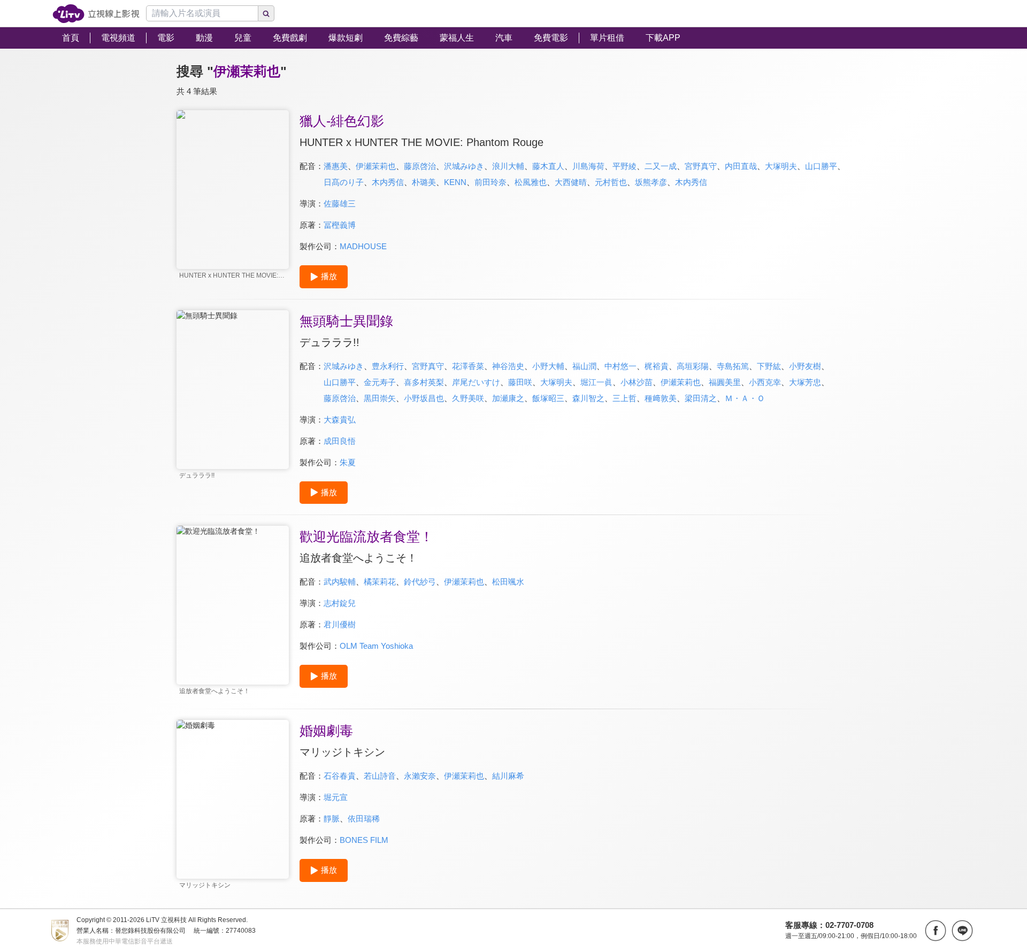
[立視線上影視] (96, 13)
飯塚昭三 (548, 398)
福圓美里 (725, 382)
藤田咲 (520, 382)
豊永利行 (388, 366)
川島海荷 (588, 166)
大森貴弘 (340, 419)
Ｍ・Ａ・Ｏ (745, 398)
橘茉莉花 (380, 581)
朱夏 (348, 462)
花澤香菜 (468, 366)
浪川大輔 (508, 166)
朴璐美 (424, 182)
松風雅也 (531, 182)
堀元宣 (336, 797)
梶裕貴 (657, 366)
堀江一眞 (596, 382)
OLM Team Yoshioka (376, 645)
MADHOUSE (363, 246)
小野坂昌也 (424, 398)
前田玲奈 (490, 182)
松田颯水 (508, 581)
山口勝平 (821, 166)
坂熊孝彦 (651, 182)
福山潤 (584, 366)
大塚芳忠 (805, 382)
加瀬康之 (508, 398)
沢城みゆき (464, 166)
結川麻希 (508, 775)
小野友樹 (805, 366)
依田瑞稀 (364, 818)
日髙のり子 (344, 182)
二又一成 (661, 166)
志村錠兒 (340, 603)
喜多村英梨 (424, 382)
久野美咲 (468, 398)
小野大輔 (548, 366)
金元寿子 (380, 382)
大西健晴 (571, 182)
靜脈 (332, 818)
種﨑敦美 (661, 398)
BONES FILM (364, 839)
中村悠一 (620, 366)
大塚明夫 (781, 166)
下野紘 (769, 366)
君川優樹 (340, 624)
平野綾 (624, 166)
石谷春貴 (340, 775)
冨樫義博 (340, 224)
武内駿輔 (340, 581)
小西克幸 (765, 382)
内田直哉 (741, 166)
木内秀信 (388, 182)
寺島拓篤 (733, 366)
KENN (455, 182)
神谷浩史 (508, 366)
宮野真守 (701, 166)
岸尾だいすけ (476, 382)
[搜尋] (266, 13)
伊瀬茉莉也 (376, 166)
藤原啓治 (420, 166)
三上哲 (624, 398)
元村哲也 (611, 182)
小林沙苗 (636, 382)
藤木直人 (548, 166)
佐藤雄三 (340, 203)
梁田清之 (701, 398)
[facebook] (935, 930)
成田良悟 (340, 441)
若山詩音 (380, 775)
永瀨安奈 (420, 775)
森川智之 (588, 398)
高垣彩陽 (693, 366)
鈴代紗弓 (420, 581)
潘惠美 (336, 166)
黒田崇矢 (380, 398)
